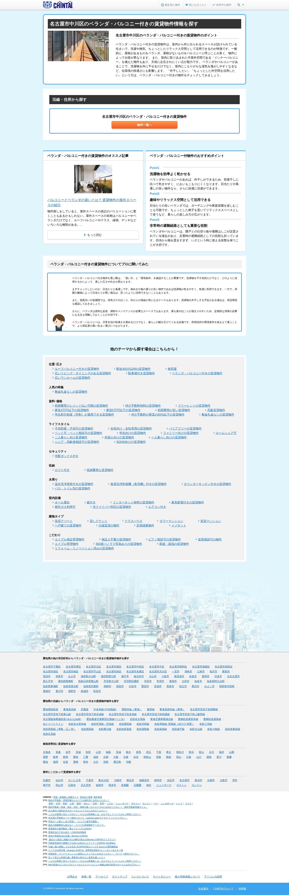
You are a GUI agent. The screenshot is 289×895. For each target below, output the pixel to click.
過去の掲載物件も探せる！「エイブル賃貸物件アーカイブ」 (76, 825)
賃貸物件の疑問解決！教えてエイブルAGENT (70, 828)
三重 (85, 757)
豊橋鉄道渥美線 (212, 719)
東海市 (173, 681)
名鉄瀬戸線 (178, 729)
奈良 (136, 757)
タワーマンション (171, 521)
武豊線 (84, 709)
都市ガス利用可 (65, 506)
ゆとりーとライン (53, 724)
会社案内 (203, 888)
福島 (108, 752)
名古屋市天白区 (158, 671)
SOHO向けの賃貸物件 (131, 441)
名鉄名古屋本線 (77, 724)
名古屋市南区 (70, 671)
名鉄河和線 (142, 724)
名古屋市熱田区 (224, 666)
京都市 (211, 780)
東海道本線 (69, 709)
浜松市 (171, 780)
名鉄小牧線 (213, 729)
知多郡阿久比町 (216, 681)
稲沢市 (213, 671)
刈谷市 (132, 686)
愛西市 (226, 671)
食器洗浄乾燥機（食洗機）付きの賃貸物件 (138, 484)
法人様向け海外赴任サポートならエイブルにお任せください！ (77, 810)
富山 (201, 752)
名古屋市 (184, 780)
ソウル (110, 803)
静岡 (65, 757)
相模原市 (144, 780)
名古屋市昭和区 (178, 666)
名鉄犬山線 (196, 729)
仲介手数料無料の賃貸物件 (143, 405)
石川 (211, 752)
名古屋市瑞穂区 (201, 666)
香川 (219, 757)
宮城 (78, 752)
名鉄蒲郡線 (142, 729)
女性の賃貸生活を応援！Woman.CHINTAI (68, 836)
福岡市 (99, 785)
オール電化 (62, 502)
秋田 (88, 752)
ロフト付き (62, 470)
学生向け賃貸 (86, 797)
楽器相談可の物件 (210, 539)
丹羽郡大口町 (111, 681)
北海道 (47, 752)
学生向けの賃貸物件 (132, 433)
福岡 (55, 762)
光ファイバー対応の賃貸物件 (112, 506)
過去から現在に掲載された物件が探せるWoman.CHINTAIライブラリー (82, 839)
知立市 (183, 686)
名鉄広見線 (49, 734)
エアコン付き (157, 506)
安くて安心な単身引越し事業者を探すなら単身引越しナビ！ (76, 857)
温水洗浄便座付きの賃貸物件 (74, 484)
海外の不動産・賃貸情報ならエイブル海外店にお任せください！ (79, 800)
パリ (156, 803)
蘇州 (79, 803)
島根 (168, 757)
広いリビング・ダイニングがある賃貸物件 (83, 373)
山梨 (231, 752)
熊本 (85, 762)
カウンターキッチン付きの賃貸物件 (207, 484)
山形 (98, 752)
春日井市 (139, 676)
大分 (95, 762)
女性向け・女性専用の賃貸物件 (131, 428)
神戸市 (47, 785)
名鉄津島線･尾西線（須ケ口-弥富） (174, 724)
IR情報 (242, 888)
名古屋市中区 (156, 666)
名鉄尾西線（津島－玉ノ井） (59, 729)
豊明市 (205, 676)
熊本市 (112, 785)
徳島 (209, 757)
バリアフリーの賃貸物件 (185, 428)
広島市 (72, 785)
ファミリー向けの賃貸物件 (181, 433)
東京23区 (103, 780)
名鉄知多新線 (124, 729)
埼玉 (148, 752)
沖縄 (128, 762)
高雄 (65, 803)
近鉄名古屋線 (137, 719)
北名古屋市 (233, 676)
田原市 (97, 691)
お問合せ (72, 876)
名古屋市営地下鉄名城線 (90, 714)
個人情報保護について (187, 876)
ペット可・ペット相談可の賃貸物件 (78, 433)
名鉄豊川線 (105, 729)
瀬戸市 (125, 676)
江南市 (201, 671)
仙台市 (59, 780)
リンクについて (140, 876)
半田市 (148, 681)
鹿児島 (117, 762)
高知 (45, 762)
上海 (72, 803)
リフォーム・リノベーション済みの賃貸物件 (84, 548)
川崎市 (118, 780)
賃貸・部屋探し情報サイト (66, 797)
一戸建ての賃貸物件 (68, 525)
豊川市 (59, 691)
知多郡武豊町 (91, 686)
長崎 (75, 762)
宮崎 (105, 762)
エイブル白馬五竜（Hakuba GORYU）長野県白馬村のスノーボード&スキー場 (85, 850)
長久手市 (48, 681)
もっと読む (94, 234)
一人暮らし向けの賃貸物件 (169, 437)
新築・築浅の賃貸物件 (174, 544)
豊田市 (145, 686)
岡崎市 (107, 686)
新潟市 (198, 780)
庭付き (91, 502)
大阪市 (223, 780)
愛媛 (229, 757)
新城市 (84, 691)
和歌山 (147, 757)
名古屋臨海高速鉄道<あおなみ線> (62, 719)
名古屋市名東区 (135, 671)
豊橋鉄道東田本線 (188, 719)
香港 (51, 803)
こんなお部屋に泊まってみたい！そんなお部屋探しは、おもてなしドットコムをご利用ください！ (94, 814)
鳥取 (158, 757)
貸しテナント (98, 521)
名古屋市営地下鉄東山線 (57, 714)
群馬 (138, 752)
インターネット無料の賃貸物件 (133, 502)
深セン (87, 803)
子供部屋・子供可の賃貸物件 (74, 428)
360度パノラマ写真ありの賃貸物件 (119, 544)
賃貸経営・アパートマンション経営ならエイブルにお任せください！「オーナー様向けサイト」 (93, 854)
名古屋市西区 (113, 666)
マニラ (188, 803)
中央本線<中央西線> (105, 709)
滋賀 (95, 757)
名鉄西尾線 (87, 729)
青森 (58, 752)
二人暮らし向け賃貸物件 (71, 437)
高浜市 (195, 686)
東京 (168, 752)
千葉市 (90, 780)
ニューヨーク (164, 785)
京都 (105, 757)
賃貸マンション (210, 521)
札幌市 (47, 780)
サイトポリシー (162, 876)
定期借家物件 (145, 525)
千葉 (158, 752)
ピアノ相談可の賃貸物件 (164, 539)
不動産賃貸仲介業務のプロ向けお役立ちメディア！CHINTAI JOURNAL (82, 843)
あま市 (72, 676)
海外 (148, 785)
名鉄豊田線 (125, 724)
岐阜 (55, 757)
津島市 (188, 671)
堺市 (234, 780)
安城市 (158, 686)
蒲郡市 (72, 691)
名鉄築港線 (160, 729)
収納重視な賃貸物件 (100, 470)
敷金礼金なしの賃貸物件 (71, 391)
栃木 (128, 752)
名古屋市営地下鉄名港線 (123, 714)
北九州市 (86, 785)
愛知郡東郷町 (65, 681)
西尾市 (170, 686)
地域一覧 (86, 876)
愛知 (75, 757)
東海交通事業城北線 (161, 719)
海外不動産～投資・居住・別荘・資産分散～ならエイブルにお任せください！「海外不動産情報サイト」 (98, 807)
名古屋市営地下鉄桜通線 (156, 714)
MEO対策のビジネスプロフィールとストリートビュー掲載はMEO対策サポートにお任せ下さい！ (94, 864)
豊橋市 (47, 691)
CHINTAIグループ (223, 888)
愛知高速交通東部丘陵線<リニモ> (106, 719)
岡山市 (59, 785)
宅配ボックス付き (66, 456)
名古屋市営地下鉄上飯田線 (190, 714)
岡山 (178, 757)
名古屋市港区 (50, 671)
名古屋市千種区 (52, 666)
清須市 (47, 676)
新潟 (191, 752)
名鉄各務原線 (232, 729)
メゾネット (178, 525)
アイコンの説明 (213, 876)
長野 (45, 757)
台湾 (58, 803)
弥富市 (59, 676)
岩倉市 (193, 676)
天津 (102, 803)
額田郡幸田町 (227, 686)
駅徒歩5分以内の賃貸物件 (133, 368)
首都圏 (125, 785)
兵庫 (125, 757)
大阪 (115, 757)
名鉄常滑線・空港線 (102, 724)
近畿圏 (137, 785)
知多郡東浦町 (50, 686)
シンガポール (167, 803)
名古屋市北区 (93, 666)
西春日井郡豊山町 (88, 681)
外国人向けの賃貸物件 (119, 437)
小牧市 (165, 676)
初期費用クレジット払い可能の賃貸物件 (81, 405)
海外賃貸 (98, 797)
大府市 (185, 681)
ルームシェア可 (226, 433)
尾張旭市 (179, 676)
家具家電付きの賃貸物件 (187, 502)
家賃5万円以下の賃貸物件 (123, 410)
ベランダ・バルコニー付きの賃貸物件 (197, 373)
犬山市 (153, 676)
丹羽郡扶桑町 (131, 681)
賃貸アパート (64, 521)
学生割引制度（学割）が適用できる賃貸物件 (84, 414)
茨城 (118, 752)
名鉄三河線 (205, 724)
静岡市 (158, 780)
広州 (95, 803)
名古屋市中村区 (135, 666)
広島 (188, 757)
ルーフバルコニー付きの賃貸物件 (77, 368)
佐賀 (65, 762)
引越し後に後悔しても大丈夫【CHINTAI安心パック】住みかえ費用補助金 (83, 846)
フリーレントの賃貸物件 (194, 405)
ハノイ (179, 803)
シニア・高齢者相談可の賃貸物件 (77, 441)
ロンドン (197, 785)
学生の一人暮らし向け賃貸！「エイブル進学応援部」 (73, 821)
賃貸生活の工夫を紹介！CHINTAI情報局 (67, 832)
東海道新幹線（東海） (172, 709)
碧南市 (120, 686)
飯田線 (151, 709)
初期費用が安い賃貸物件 (174, 410)
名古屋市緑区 (113, 671)
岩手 (68, 752)
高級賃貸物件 (216, 410)
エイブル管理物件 (66, 544)
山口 (198, 757)
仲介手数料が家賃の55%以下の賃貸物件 (157, 414)
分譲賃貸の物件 (109, 525)
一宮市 (175, 671)
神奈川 (180, 752)
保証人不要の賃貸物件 (116, 539)
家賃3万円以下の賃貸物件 (72, 410)
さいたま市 (74, 780)
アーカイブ (101, 876)
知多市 (198, 681)
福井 (221, 752)
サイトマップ (119, 876)
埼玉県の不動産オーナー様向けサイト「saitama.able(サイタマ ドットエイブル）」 (88, 818)
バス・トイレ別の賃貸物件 (72, 488)
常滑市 (160, 681)
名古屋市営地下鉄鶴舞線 (204, 709)
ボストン (181, 785)
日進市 (218, 676)
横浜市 (130, 780)
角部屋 (172, 368)
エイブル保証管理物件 (69, 539)
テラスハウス (133, 521)
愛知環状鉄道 (50, 709)
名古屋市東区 (73, 666)
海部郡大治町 (88, 676)
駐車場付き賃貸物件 (141, 373)
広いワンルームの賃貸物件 (72, 377)
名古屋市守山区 (92, 671)
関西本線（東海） (132, 709)
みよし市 (209, 686)
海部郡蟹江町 (108, 676)
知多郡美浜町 (70, 686)
